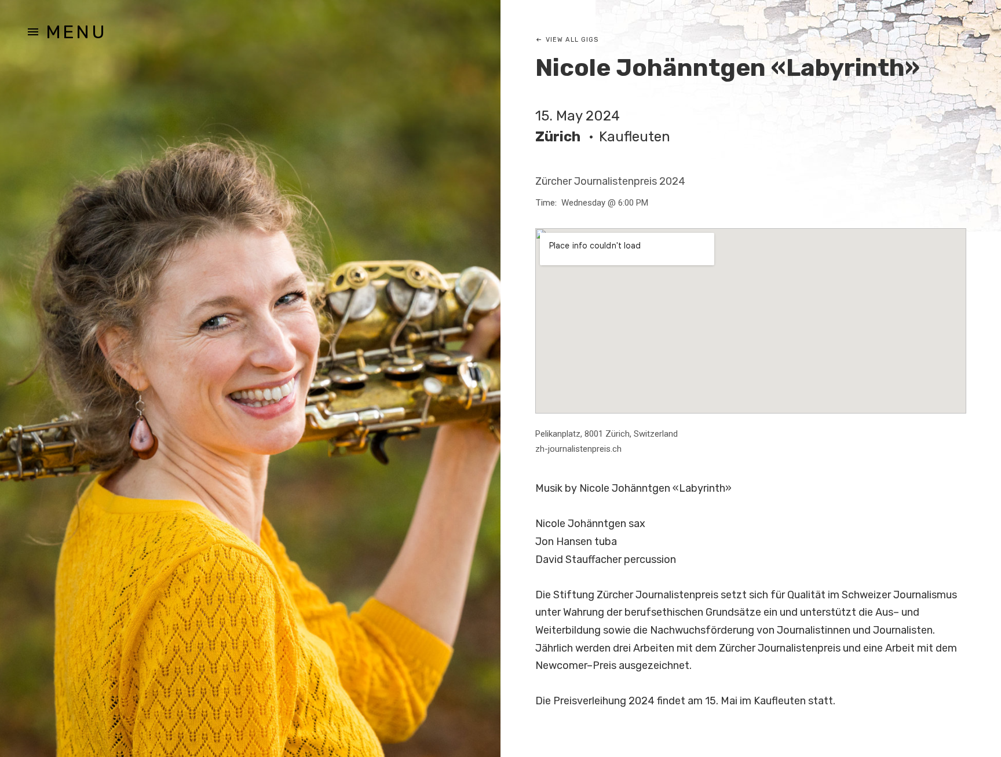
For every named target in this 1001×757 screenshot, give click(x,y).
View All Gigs (572, 39)
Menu (76, 32)
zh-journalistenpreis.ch (578, 449)
